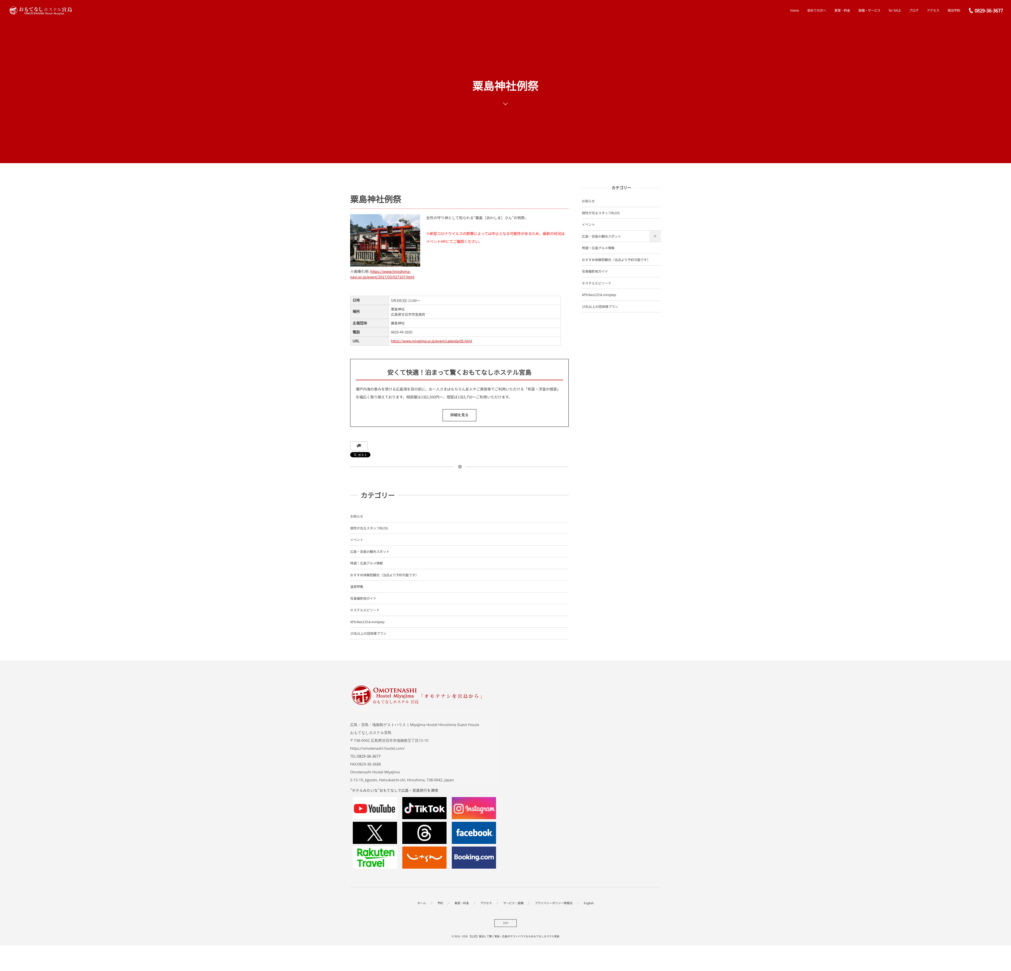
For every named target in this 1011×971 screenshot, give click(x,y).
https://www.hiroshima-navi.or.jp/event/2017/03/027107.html (382, 274)
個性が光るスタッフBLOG (369, 527)
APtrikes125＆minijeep (367, 621)
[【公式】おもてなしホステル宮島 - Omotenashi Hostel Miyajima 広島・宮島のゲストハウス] (40, 10)
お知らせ (356, 516)
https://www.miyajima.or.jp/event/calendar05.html (431, 340)
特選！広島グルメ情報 (366, 562)
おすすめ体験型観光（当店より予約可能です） (384, 574)
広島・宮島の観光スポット (369, 551)
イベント (356, 539)
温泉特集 (356, 586)
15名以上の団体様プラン (368, 633)
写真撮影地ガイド (363, 598)
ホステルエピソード (365, 609)
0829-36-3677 (369, 756)
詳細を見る (459, 415)
